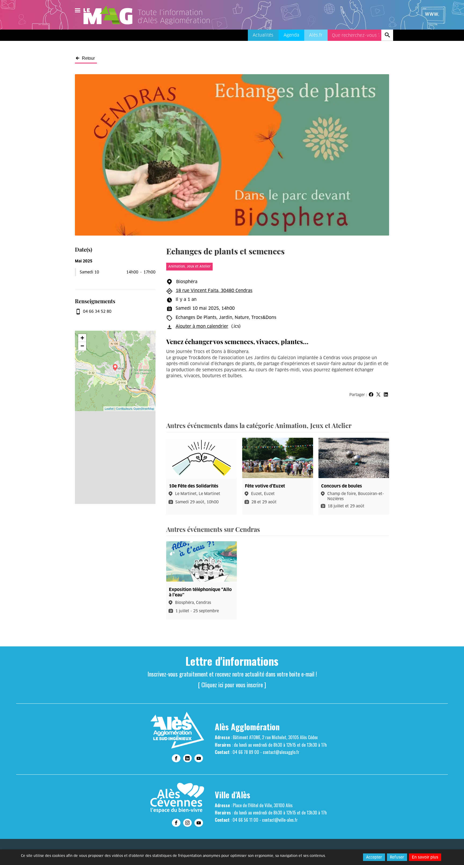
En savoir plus (425, 857)
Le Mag (110, 15)
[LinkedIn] (187, 758)
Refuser (397, 857)
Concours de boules (341, 486)
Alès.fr (315, 35)
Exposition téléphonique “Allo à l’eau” (200, 592)
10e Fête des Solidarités (193, 486)
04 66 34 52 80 (97, 311)
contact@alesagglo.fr (281, 752)
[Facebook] (176, 758)
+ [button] (82, 337)
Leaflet (109, 408)
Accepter (374, 857)
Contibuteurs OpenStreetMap (135, 408)
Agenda (291, 35)
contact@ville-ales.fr (280, 820)
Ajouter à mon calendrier (202, 326)
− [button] (82, 346)
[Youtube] (198, 758)
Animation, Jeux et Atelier (189, 266)
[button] (371, 394)
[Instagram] (187, 823)
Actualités (263, 35)
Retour (88, 58)
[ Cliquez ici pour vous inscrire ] (232, 684)
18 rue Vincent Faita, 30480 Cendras (214, 290)
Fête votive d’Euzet (265, 486)
